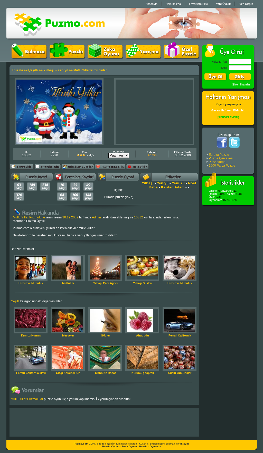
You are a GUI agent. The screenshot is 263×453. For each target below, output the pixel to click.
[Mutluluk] (66, 278)
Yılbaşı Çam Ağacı (105, 283)
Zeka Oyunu (129, 446)
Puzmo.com (81, 443)
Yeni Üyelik (223, 3)
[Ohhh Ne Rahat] (105, 368)
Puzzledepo (217, 162)
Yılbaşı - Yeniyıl (55, 70)
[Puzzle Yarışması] (143, 57)
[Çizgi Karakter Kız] (67, 368)
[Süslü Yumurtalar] (179, 368)
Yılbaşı (148, 183)
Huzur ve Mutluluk (30, 283)
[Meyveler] (67, 331)
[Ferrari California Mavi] (30, 368)
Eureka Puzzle (219, 155)
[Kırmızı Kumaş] (30, 327)
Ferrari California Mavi (31, 372)
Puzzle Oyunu (110, 446)
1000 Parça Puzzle (222, 165)
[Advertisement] (154, 112)
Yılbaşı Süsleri (142, 283)
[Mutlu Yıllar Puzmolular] (59, 142)
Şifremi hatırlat (241, 84)
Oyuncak (155, 446)
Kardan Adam (172, 187)
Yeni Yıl (178, 183)
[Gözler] (105, 331)
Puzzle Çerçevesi (221, 158)
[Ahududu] (140, 331)
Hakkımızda (173, 3)
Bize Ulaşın (246, 3)
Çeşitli (33, 70)
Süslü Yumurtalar (179, 372)
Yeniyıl (162, 183)
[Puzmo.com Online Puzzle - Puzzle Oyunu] (59, 37)
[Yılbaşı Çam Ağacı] (105, 278)
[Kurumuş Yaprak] (142, 368)
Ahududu (142, 335)
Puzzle (17, 70)
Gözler (105, 335)
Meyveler (68, 335)
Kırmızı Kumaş (31, 335)
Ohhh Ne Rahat (105, 372)
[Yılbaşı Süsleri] (142, 274)
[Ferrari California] (179, 331)
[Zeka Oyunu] (105, 57)
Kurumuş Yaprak (143, 372)
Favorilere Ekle (198, 3)
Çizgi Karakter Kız (68, 372)
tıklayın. (185, 443)
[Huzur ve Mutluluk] (30, 278)
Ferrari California (179, 335)
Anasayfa (151, 3)
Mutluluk (68, 283)
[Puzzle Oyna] (67, 57)
